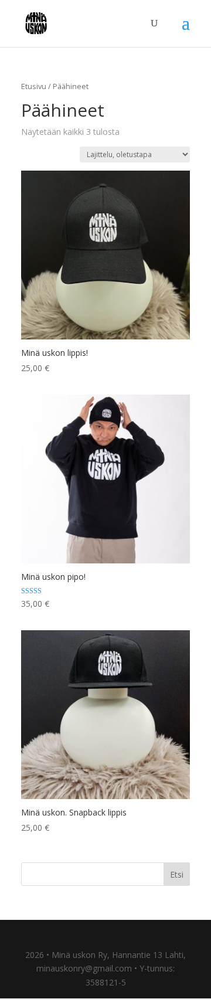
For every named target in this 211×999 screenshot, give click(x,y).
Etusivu (33, 86)
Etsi (176, 874)
